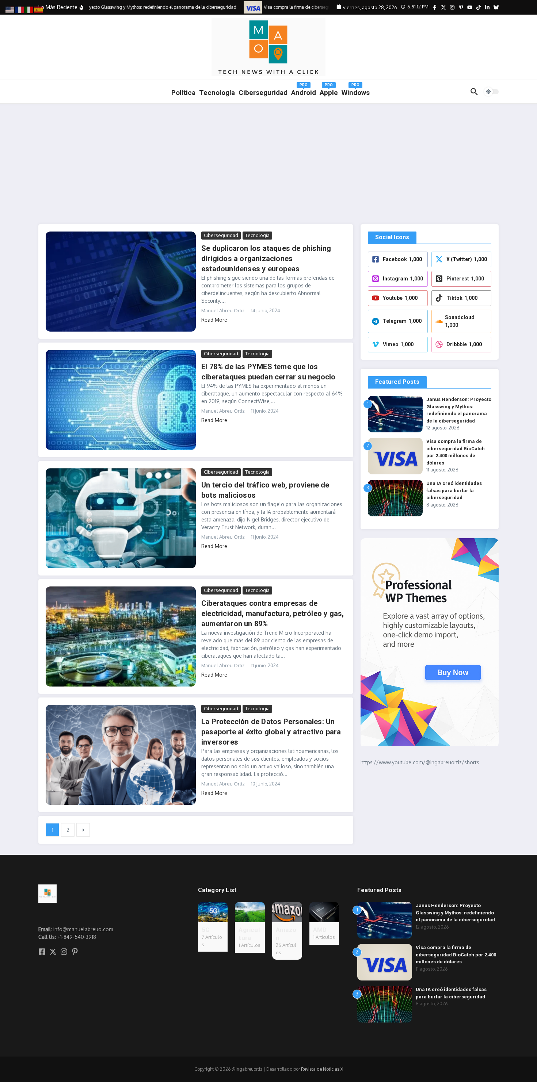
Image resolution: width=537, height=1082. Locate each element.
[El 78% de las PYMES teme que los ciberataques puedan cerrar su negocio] (121, 400)
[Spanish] (38, 9)
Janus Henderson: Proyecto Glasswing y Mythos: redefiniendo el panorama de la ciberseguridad (455, 912)
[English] (10, 9)
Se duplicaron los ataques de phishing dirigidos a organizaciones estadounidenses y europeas (266, 258)
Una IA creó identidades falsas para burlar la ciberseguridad (454, 490)
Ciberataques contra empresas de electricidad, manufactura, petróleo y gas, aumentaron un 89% (272, 613)
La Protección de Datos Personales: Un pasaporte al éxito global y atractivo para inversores (271, 731)
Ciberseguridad (221, 235)
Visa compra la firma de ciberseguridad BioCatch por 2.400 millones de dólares (456, 954)
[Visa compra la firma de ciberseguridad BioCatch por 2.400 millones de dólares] (244, 7)
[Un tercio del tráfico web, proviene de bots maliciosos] (121, 518)
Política (183, 92)
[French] (19, 9)
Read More (214, 320)
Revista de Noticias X (322, 1069)
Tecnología (217, 92)
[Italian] (29, 9)
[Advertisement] (268, 158)
